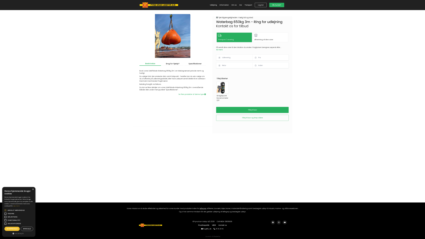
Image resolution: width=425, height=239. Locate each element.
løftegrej (203, 208)
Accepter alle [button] (12, 229)
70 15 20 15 (219, 229)
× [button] (33, 189)
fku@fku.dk (207, 229)
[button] (261, 5)
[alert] (18, 212)
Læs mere (16, 206)
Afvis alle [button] (27, 229)
